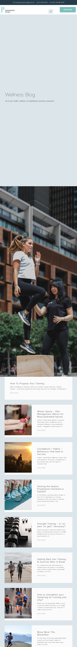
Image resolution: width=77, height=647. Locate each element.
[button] (51, 11)
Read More (14, 393)
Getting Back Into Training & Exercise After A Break (51, 560)
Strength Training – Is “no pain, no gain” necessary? (51, 525)
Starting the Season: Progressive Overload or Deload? (50, 489)
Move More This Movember (46, 633)
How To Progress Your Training (27, 383)
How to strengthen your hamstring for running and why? (51, 597)
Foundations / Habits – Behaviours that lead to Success (50, 451)
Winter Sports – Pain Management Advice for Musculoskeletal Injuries (50, 414)
